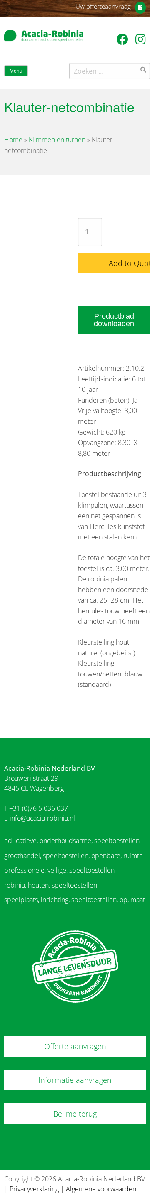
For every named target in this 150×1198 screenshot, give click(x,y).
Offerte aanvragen (75, 1046)
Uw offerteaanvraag (103, 6)
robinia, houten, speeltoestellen (50, 885)
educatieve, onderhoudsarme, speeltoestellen (72, 840)
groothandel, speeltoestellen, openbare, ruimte (73, 855)
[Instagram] (140, 39)
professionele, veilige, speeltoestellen (59, 870)
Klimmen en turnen (57, 139)
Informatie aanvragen (75, 1080)
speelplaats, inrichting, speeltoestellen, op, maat (74, 899)
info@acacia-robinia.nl (42, 818)
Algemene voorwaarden (101, 1188)
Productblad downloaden (114, 320)
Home (13, 139)
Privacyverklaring (34, 1188)
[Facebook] (124, 39)
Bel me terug (75, 1114)
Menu (16, 71)
